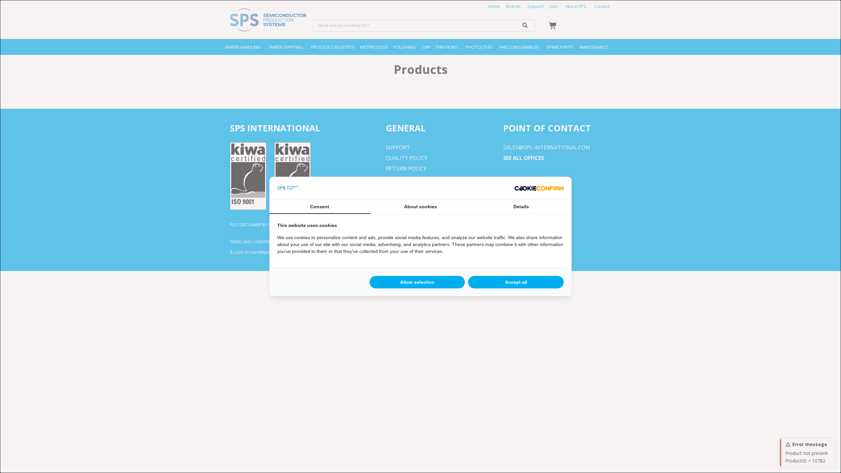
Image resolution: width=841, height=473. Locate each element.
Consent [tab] (319, 206)
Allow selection (417, 282)
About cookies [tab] (420, 206)
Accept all (516, 282)
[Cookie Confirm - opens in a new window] (539, 188)
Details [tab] (521, 206)
